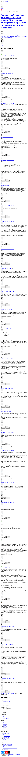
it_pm (2, 328)
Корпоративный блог (8, 744)
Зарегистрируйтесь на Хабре (7, 693)
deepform (3, 55)
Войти (4, 716)
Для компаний (6, 736)
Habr (8, 755)
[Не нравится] (2, 66)
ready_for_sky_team (5, 11)
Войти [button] (2, 8)
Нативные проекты (7, 746)
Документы (6, 737)
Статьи (5, 722)
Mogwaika (3, 626)
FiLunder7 (3, 249)
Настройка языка (4, 754)
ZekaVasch (3, 221)
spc (1, 567)
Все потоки (5, 1)
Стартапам (5, 749)
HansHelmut (3, 411)
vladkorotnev (3, 502)
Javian (2, 268)
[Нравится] (2, 62)
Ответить (3, 68)
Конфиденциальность (8, 739)
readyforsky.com (6, 701)
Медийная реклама (7, 745)
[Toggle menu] (1, 1)
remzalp (2, 185)
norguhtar (3, 103)
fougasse (2, 73)
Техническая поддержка (14, 754)
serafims (2, 358)
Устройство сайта (7, 733)
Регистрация (6, 718)
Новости (5, 724)
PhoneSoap (14, 294)
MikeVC (2, 604)
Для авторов (6, 734)
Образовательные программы (10, 748)
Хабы (4, 725)
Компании (5, 726)
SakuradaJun (3, 542)
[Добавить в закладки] (6, 68)
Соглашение (6, 738)
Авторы (5, 727)
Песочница (5, 728)
